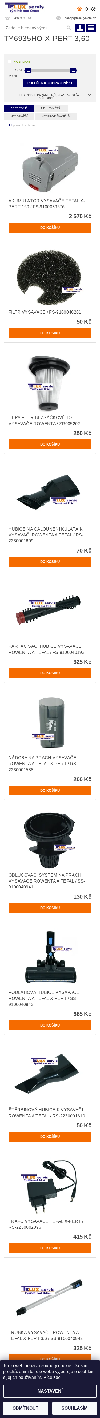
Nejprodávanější (56, 116)
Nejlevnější (51, 108)
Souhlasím (74, 1408)
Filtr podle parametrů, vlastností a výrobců (48, 97)
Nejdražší (19, 116)
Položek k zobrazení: (50, 83)
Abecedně (19, 108)
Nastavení (50, 1391)
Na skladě (22, 61)
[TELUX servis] (25, 7)
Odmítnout (25, 1408)
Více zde (52, 1377)
